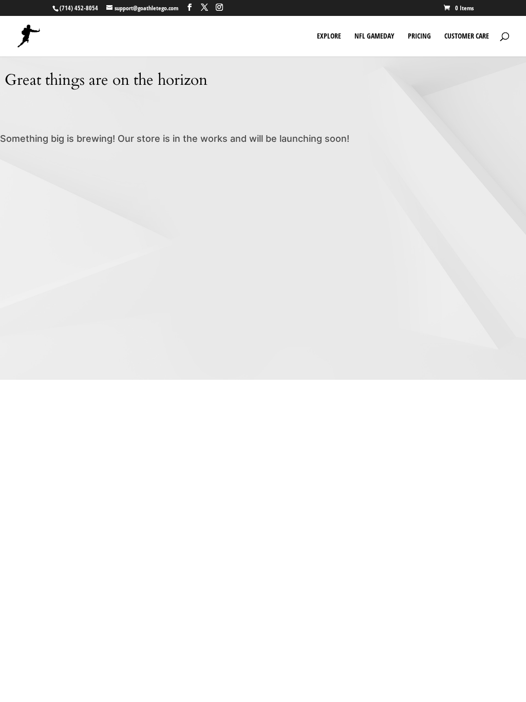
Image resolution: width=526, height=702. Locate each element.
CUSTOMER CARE (466, 36)
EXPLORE (329, 36)
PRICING (419, 36)
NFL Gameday (374, 36)
